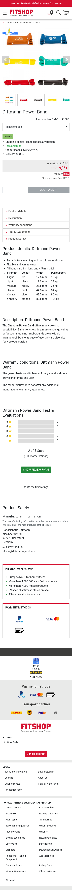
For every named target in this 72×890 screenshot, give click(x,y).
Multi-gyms (11, 819)
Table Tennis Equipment (18, 825)
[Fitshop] (21, 12)
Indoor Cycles (13, 831)
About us (42, 777)
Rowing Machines (48, 813)
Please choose (13, 126)
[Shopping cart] (67, 13)
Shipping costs (12, 783)
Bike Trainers (45, 843)
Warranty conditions (20, 225)
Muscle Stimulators (16, 871)
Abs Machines (46, 855)
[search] (58, 13)
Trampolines (45, 819)
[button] (9, 100)
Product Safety (17, 238)
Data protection (46, 771)
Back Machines (14, 865)
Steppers (10, 849)
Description (15, 218)
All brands (11, 880)
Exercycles (11, 843)
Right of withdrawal (48, 783)
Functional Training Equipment (16, 857)
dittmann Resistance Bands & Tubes (23, 22)
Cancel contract (36, 753)
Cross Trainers (13, 807)
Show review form (36, 469)
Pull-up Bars (45, 865)
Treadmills (11, 813)
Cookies (9, 777)
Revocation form (13, 789)
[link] (19, 619)
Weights (43, 831)
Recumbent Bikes (48, 837)
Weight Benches (47, 825)
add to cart (48, 189)
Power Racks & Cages (50, 849)
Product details (17, 211)
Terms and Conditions (16, 771)
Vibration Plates (47, 871)
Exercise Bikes (46, 807)
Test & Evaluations (19, 231)
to (11, 742)
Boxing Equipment (15, 837)
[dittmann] (10, 30)
